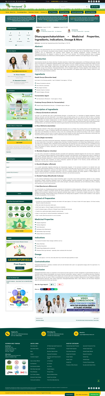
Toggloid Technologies (46, 392)
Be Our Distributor (51, 348)
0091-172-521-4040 (16, 334)
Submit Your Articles (51, 377)
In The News (50, 360)
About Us (12, 12)
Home (7, 12)
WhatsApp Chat (94, 394)
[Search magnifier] (87, 7)
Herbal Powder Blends (88, 351)
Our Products (53, 12)
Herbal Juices (69, 359)
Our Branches (33, 363)
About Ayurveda (33, 346)
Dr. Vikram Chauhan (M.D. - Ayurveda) (80, 31)
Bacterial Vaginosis (10, 35)
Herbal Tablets (69, 356)
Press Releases (33, 371)
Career (31, 354)
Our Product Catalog (34, 374)
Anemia (10, 42)
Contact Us (44, 12)
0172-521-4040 (14, 335)
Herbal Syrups (86, 359)
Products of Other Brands (71, 365)
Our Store (96, 6)
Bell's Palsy (19, 35)
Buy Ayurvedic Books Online (89, 365)
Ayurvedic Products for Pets (89, 346)
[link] (20, 19)
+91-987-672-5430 (51, 335)
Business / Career (34, 12)
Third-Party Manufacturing (53, 379)
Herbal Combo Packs (87, 348)
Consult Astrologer (77, 12)
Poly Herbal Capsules (71, 351)
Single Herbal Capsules (71, 348)
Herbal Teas (85, 356)
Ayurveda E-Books (34, 348)
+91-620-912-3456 (51, 334)
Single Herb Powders (71, 354)
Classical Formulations (52, 354)
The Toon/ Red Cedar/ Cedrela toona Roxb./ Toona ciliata (87, 320)
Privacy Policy (50, 371)
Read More (8, 151)
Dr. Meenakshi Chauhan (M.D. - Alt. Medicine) (51, 31)
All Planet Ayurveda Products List (54, 346)
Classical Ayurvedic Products (72, 346)
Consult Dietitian (90, 12)
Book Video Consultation (82, 394)
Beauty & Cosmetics (87, 354)
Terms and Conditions (35, 379)
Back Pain (28, 42)
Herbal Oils (68, 362)
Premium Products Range (88, 362)
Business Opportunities (52, 351)
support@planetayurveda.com (19, 71)
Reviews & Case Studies (35, 377)
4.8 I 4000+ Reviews (63, 1)
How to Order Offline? (35, 360)
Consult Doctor (64, 12)
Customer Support (34, 356)
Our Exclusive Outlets (35, 366)
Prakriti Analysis (50, 369)
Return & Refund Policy (52, 374)
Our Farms (49, 366)
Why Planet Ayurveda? (35, 369)
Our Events (49, 363)
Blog (31, 351)
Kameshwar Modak (40, 320)
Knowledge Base (22, 12)
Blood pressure (19, 42)
